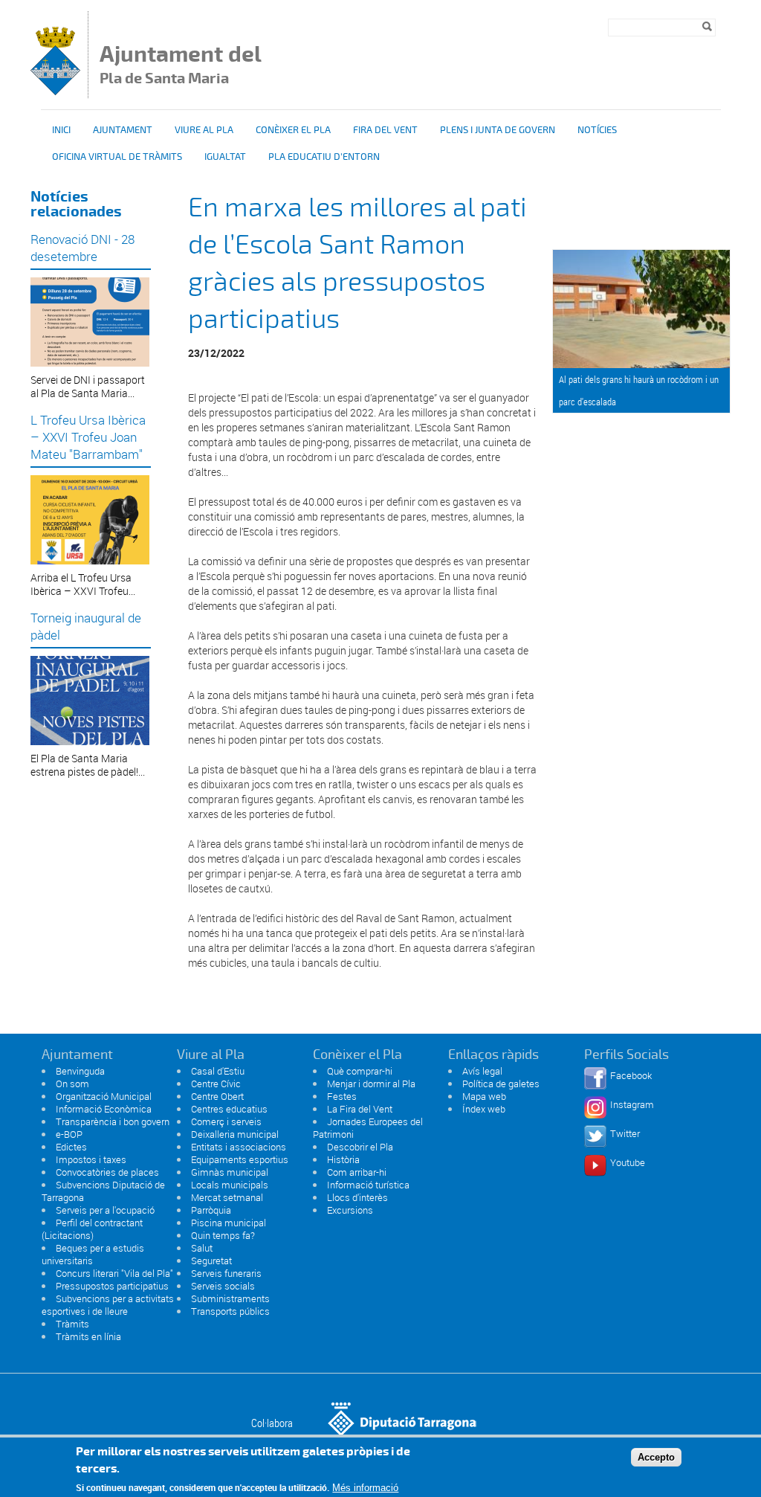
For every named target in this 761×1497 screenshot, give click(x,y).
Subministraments (230, 1298)
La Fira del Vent (359, 1108)
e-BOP (69, 1134)
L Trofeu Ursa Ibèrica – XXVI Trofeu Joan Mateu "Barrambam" (88, 437)
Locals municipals (229, 1184)
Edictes (71, 1146)
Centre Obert (217, 1096)
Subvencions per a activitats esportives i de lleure (108, 1305)
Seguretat (211, 1260)
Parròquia (211, 1210)
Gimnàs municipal (229, 1172)
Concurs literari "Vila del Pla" (114, 1273)
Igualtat (225, 157)
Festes (342, 1096)
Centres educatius (229, 1108)
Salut (202, 1248)
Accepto (656, 1457)
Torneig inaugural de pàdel (85, 626)
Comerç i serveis (226, 1121)
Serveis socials (223, 1285)
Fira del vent (385, 130)
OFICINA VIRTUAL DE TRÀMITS (117, 157)
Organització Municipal (104, 1096)
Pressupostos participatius (112, 1285)
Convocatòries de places (107, 1172)
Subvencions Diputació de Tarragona (103, 1191)
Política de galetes (501, 1083)
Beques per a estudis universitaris (93, 1254)
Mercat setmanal (227, 1197)
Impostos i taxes (91, 1159)
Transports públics (230, 1311)
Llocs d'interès (357, 1197)
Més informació (365, 1487)
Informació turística (368, 1184)
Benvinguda (80, 1071)
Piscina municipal (228, 1222)
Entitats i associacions (238, 1146)
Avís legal (482, 1071)
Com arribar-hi (356, 1172)
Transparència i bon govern (112, 1121)
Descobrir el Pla (360, 1146)
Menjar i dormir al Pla (371, 1083)
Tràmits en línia (88, 1336)
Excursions (350, 1210)
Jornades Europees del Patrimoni (368, 1128)
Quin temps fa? (223, 1235)
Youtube (627, 1162)
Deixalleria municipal (235, 1134)
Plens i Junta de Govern (497, 130)
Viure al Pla (204, 130)
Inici (61, 130)
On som (72, 1083)
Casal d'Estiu (218, 1071)
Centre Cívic (216, 1083)
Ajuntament (122, 130)
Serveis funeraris (226, 1273)
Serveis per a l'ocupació (105, 1210)
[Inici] (55, 91)
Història (343, 1159)
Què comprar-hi (359, 1071)
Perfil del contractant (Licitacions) (92, 1229)
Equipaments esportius (239, 1159)
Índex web (483, 1108)
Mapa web (484, 1096)
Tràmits (72, 1323)
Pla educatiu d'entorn (324, 157)
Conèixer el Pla (293, 130)
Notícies (597, 130)
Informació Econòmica (104, 1108)
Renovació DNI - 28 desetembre (82, 248)
